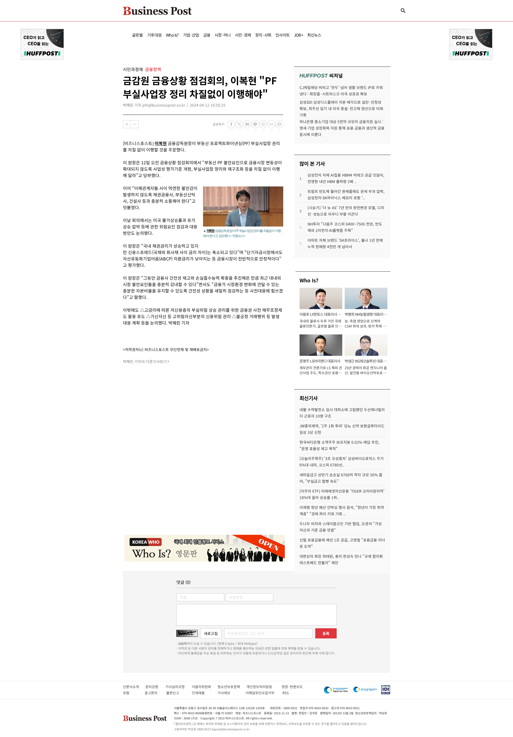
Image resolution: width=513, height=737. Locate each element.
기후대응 (154, 35)
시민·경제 (243, 35)
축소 (135, 124)
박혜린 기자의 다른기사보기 (145, 361)
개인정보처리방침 (264, 686)
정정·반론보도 (292, 686)
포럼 (131, 692)
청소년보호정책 (231, 686)
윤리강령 (155, 686)
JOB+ (298, 35)
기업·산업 (191, 35)
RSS (285, 692)
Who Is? (172, 35)
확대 (127, 124)
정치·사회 (263, 35)
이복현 (161, 143)
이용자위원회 (204, 686)
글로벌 (137, 35)
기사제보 (228, 692)
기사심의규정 (178, 686)
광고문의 (153, 692)
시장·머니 (223, 35)
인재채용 (202, 692)
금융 (206, 35)
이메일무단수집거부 (261, 692)
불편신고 (176, 692)
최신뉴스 (314, 35)
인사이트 (282, 35)
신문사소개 (134, 686)
